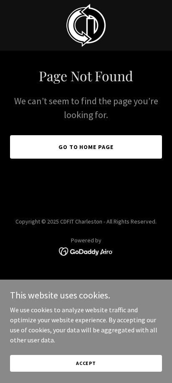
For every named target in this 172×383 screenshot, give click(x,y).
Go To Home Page (86, 147)
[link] (86, 25)
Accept (86, 363)
